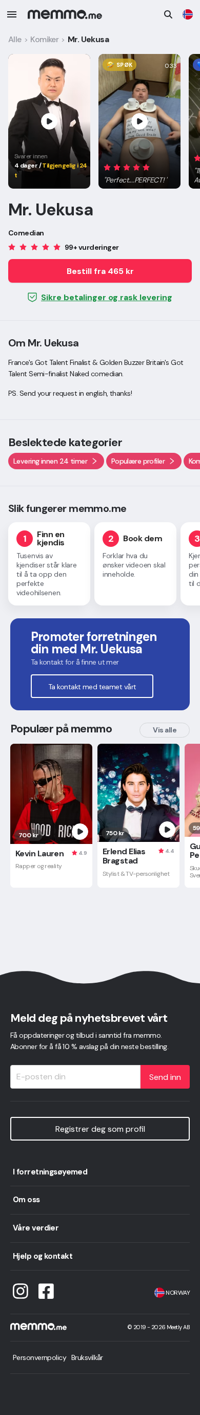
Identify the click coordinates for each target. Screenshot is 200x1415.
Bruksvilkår (87, 1357)
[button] (135, 172)
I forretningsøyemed (50, 1172)
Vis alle (164, 729)
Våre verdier (35, 1228)
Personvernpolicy (39, 1357)
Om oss (26, 1200)
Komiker (44, 39)
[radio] (107, 167)
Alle (15, 39)
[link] (188, 14)
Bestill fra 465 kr (100, 271)
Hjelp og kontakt (42, 1256)
